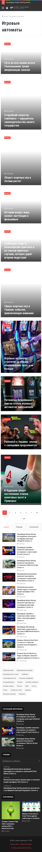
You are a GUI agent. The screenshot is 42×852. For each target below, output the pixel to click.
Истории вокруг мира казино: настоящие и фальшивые (16, 216)
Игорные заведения (26, 678)
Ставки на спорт (16, 690)
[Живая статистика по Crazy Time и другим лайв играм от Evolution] (31, 806)
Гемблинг (25, 674)
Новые (6, 527)
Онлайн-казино (8, 686)
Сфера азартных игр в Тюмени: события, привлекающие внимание (19, 310)
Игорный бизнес (8, 682)
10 (37, 513)
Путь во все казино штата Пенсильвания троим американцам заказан (19, 66)
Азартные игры (8, 670)
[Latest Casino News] (19, 7)
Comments (34, 527)
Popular (19, 527)
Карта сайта (14, 844)
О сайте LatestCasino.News (21, 848)
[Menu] (3, 8)
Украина (28, 690)
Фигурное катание (9, 694)
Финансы (22, 694)
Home (5, 16)
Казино (20, 682)
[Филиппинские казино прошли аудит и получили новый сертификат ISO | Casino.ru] (8, 590)
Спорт (5, 690)
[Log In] (7, 8)
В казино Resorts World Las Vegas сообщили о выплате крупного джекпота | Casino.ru (28, 655)
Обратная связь (26, 844)
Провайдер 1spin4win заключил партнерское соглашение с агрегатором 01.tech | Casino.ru (27, 730)
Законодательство (9, 678)
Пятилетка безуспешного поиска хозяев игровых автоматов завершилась (19, 403)
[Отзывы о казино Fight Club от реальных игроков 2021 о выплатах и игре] (11, 810)
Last (23, 518)
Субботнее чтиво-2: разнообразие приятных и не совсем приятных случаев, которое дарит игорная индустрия (19, 250)
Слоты (34, 686)
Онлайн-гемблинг (32, 682)
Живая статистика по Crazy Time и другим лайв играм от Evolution (30, 816)
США (26, 686)
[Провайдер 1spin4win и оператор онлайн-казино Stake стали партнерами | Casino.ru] (8, 617)
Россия (19, 686)
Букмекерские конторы (25, 670)
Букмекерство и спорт (10, 674)
